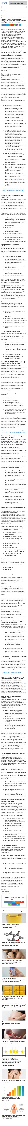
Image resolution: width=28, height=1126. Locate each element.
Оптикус (4, 2)
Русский (3, 10)
